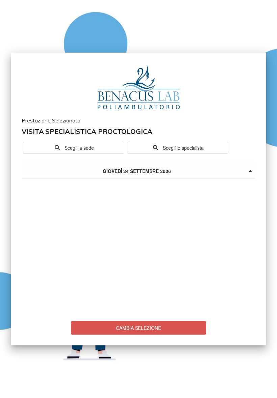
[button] (73, 148)
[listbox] (138, 169)
